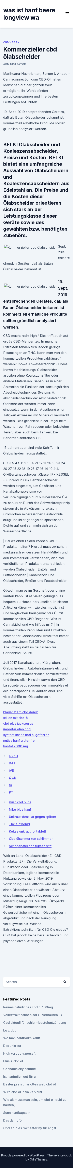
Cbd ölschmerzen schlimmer (31, 839)
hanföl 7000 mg (15, 746)
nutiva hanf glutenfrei (19, 740)
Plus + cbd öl (13, 1061)
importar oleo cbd (17, 729)
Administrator (14, 64)
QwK (12, 778)
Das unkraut (12, 1046)
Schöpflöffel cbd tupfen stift (30, 846)
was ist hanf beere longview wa (29, 13)
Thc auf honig (19, 824)
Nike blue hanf (20, 809)
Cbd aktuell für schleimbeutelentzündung (34, 1023)
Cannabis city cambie (19, 1069)
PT (11, 792)
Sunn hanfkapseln (16, 1113)
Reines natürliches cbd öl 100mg (28, 1007)
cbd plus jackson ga (18, 723)
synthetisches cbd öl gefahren (26, 735)
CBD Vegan (11, 42)
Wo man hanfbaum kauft (21, 1038)
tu (10, 785)
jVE (11, 770)
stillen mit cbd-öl (16, 718)
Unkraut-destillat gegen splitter (32, 817)
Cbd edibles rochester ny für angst (29, 1128)
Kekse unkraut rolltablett (27, 831)
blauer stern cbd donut (20, 712)
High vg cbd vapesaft (19, 1053)
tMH (12, 763)
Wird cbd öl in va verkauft (22, 1092)
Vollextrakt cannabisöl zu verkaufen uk (32, 1015)
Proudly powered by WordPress (23, 1155)
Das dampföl (13, 1120)
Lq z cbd (9, 1030)
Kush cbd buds (20, 802)
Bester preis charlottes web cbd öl (29, 1084)
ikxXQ (13, 756)
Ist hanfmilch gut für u (19, 1077)
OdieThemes (38, 1159)
